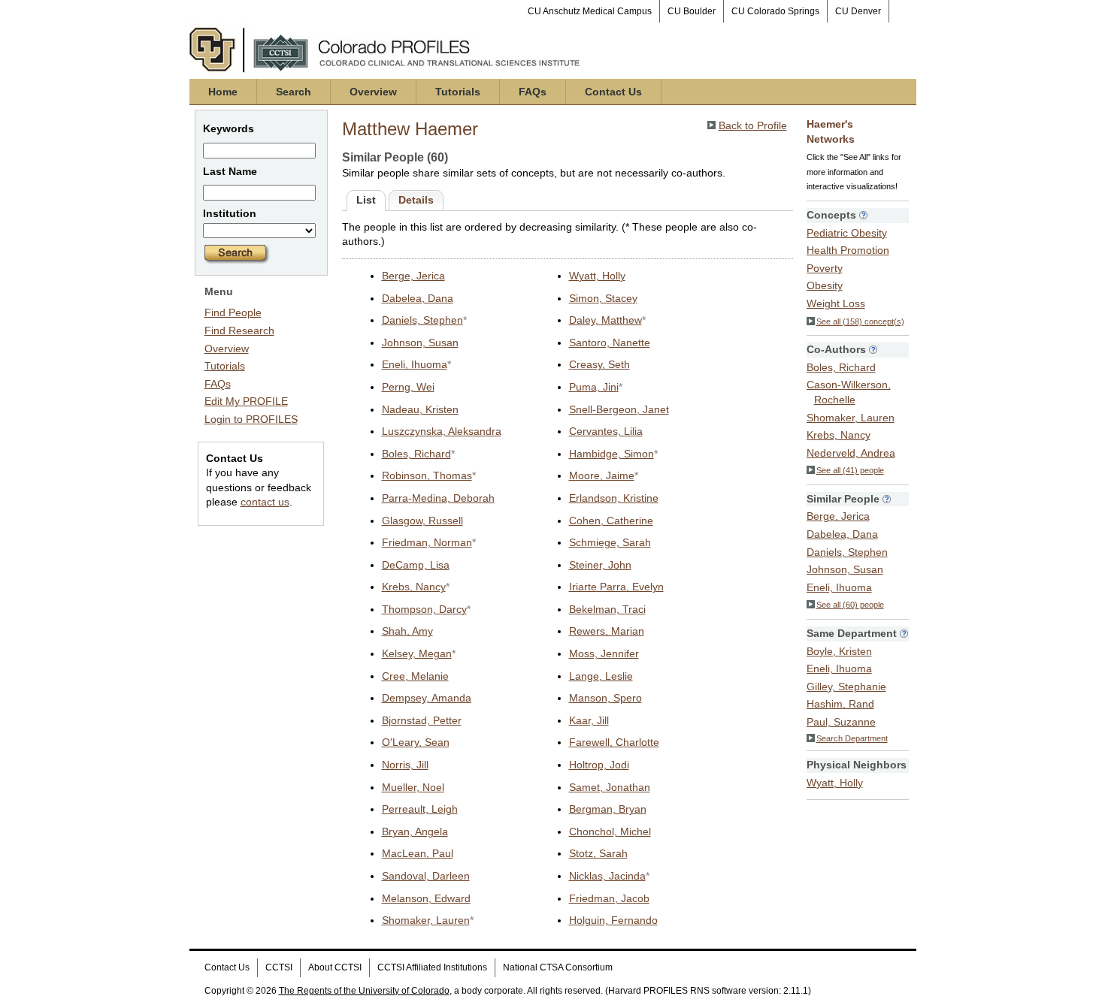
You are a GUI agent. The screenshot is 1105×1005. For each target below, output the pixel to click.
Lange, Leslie (601, 676)
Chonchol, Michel (610, 831)
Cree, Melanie (415, 676)
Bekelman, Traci (607, 609)
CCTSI (278, 967)
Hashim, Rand (840, 704)
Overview (373, 92)
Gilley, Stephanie (846, 687)
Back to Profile (753, 125)
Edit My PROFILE (246, 401)
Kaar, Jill (589, 720)
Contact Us (613, 92)
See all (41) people (850, 470)
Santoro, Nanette (609, 343)
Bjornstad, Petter (422, 720)
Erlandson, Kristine (613, 498)
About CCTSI (335, 967)
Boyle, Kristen (839, 651)
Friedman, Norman (427, 542)
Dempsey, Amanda (426, 698)
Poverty (825, 268)
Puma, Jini (594, 387)
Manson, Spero (605, 698)
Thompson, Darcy (424, 609)
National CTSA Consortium (558, 967)
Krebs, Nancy (414, 587)
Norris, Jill (405, 765)
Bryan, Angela (415, 831)
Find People (233, 312)
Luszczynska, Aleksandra (441, 431)
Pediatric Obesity (847, 233)
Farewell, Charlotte (614, 742)
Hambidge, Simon (611, 454)
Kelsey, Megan (417, 653)
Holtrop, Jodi (599, 765)
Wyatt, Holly (597, 276)
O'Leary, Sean (416, 742)
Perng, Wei (408, 387)
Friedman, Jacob (609, 898)
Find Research (239, 330)
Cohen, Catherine (611, 521)
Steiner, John (600, 565)
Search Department (852, 738)
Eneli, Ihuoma (414, 364)
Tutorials (457, 92)
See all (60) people (850, 604)
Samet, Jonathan (609, 787)
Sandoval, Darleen (426, 876)
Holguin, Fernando (613, 920)
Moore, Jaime (601, 475)
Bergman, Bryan (607, 809)
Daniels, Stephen (422, 320)
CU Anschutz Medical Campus (590, 11)
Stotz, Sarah (598, 853)
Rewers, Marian (606, 631)
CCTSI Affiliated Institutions (432, 967)
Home (223, 92)
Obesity (825, 285)
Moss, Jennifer (604, 653)
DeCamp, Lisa (416, 565)
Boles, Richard (416, 454)
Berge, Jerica (413, 276)
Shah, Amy (407, 631)
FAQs (532, 92)
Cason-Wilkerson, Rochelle (849, 392)
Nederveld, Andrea (851, 453)
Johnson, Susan (420, 343)
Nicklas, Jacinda (607, 876)
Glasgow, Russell (422, 521)
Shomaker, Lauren (426, 920)
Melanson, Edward (426, 898)
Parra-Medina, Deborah (438, 498)
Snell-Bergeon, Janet (619, 409)
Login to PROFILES (251, 419)
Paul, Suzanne (841, 722)
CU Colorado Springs (775, 11)
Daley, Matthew (605, 320)
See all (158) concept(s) (860, 321)
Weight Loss (836, 303)
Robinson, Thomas (427, 475)
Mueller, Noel (413, 787)
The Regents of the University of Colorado (364, 990)
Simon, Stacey (603, 298)
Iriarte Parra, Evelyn (616, 587)
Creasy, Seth (599, 364)
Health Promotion (848, 250)
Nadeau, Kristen (420, 409)
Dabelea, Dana (417, 298)
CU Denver (858, 11)
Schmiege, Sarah (610, 542)
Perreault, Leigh (420, 809)
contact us (265, 502)
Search (293, 92)
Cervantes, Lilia (606, 431)
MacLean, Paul (417, 853)
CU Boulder (692, 11)
